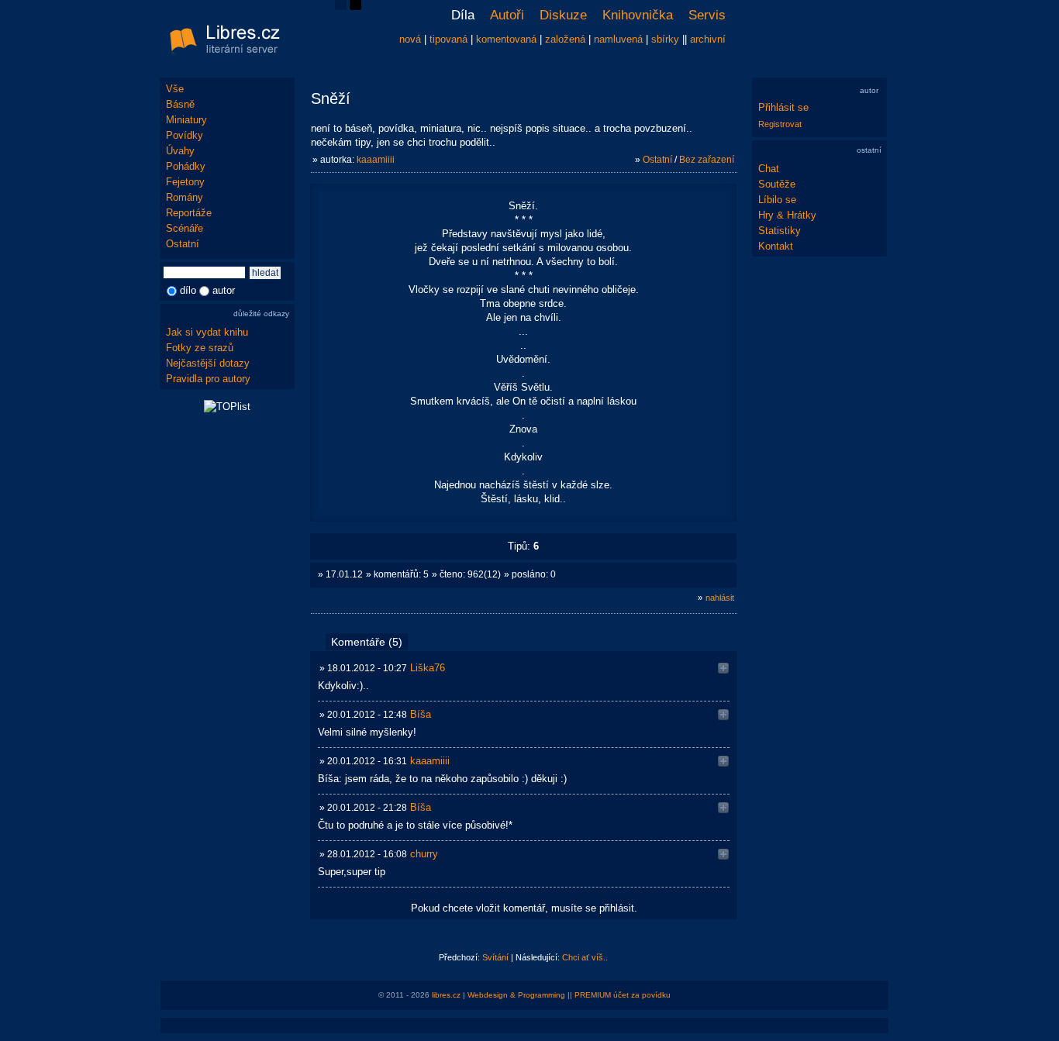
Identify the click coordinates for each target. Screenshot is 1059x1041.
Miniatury (186, 120)
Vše (175, 89)
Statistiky (779, 230)
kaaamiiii (376, 159)
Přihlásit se (783, 107)
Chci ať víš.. (585, 957)
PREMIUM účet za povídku (622, 995)
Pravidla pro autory (208, 378)
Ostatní (182, 244)
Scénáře (184, 228)
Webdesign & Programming (516, 995)
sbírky (665, 39)
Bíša (420, 714)
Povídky (184, 135)
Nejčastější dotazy (208, 363)
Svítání (495, 957)
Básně (180, 104)
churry (424, 854)
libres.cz (446, 995)
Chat (768, 168)
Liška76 (427, 668)
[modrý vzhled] (341, 6)
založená (565, 39)
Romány (184, 197)
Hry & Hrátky (787, 215)
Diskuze (563, 15)
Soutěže (776, 184)
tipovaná (448, 39)
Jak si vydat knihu (207, 332)
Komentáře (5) (366, 642)
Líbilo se (777, 199)
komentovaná (506, 39)
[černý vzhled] (355, 6)
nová (410, 39)
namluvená (618, 39)
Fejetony (185, 182)
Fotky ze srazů (199, 347)
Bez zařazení (706, 159)
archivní (708, 39)
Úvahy (180, 151)
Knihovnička (637, 15)
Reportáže (189, 213)
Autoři (507, 15)
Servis (707, 15)
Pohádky (185, 166)
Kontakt (775, 246)
